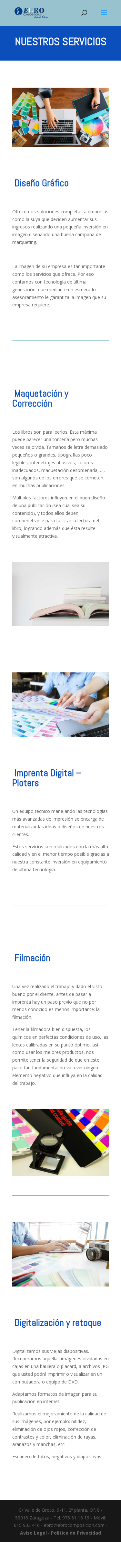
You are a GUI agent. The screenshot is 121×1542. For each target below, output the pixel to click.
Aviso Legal (33, 1533)
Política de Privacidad (76, 1533)
